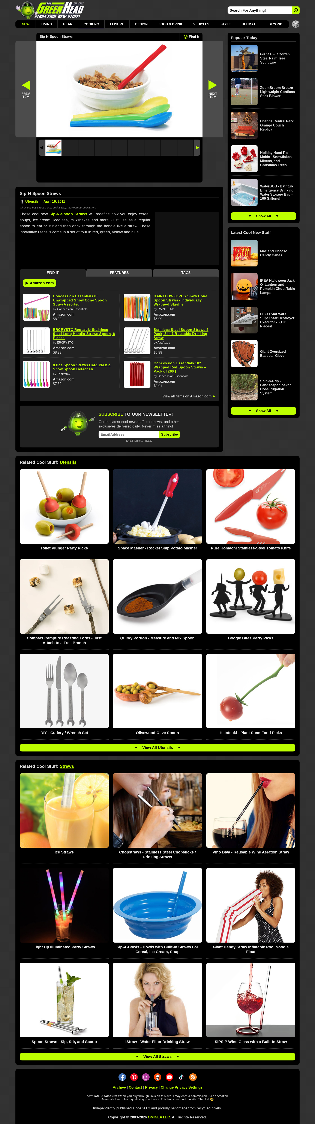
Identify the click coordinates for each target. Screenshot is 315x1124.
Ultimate (250, 24)
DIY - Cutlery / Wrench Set (64, 733)
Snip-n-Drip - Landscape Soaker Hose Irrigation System (275, 387)
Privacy (148, 440)
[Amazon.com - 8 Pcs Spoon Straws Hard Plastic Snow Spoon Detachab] (36, 374)
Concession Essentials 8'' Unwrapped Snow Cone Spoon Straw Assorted (80, 300)
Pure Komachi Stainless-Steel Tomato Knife (251, 548)
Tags (186, 273)
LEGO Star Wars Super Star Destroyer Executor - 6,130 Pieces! (277, 320)
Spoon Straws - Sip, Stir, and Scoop (64, 1042)
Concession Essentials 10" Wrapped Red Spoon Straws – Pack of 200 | (180, 367)
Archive (119, 1087)
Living (46, 24)
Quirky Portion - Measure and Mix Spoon (157, 638)
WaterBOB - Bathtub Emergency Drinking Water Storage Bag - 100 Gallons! (277, 192)
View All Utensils (157, 747)
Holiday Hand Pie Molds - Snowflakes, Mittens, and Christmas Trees (276, 159)
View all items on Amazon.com (187, 396)
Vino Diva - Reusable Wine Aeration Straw (251, 852)
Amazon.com (40, 283)
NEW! (26, 24)
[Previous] (42, 148)
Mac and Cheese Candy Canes (273, 253)
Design (141, 24)
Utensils (32, 201)
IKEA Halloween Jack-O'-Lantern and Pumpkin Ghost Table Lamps (278, 287)
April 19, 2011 (54, 201)
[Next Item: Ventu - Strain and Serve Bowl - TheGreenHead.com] (213, 89)
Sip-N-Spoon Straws (68, 214)
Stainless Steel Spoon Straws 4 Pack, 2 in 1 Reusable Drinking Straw (181, 334)
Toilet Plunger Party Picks (64, 548)
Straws (67, 766)
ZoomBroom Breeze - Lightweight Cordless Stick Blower (277, 92)
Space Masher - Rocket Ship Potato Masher (157, 548)
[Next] (197, 148)
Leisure (117, 24)
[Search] (296, 10)
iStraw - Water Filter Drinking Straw (157, 1042)
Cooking (91, 24)
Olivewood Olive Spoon (157, 733)
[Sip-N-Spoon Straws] (53, 148)
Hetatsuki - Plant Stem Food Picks (251, 733)
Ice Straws (64, 852)
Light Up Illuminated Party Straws (64, 947)
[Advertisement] (119, 170)
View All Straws (157, 1056)
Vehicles (201, 24)
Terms (137, 440)
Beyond (275, 24)
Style (225, 24)
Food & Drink (170, 24)
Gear (67, 24)
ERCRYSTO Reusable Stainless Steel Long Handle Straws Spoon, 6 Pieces (84, 334)
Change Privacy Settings (181, 1087)
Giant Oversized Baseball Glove (273, 353)
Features (119, 273)
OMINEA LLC (159, 1117)
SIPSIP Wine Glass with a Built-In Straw (251, 1042)
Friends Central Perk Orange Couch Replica (277, 125)
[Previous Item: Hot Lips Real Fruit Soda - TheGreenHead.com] (25, 89)
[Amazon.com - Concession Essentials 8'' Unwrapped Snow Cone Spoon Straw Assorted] (36, 307)
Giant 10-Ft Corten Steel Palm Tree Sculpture (275, 58)
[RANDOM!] (296, 24)
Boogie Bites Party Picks (250, 638)
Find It (194, 37)
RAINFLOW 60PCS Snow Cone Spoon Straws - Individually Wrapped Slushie (180, 300)
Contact (135, 1087)
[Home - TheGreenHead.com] (49, 10)
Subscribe (169, 434)
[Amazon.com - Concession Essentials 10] (137, 374)
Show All (263, 216)
